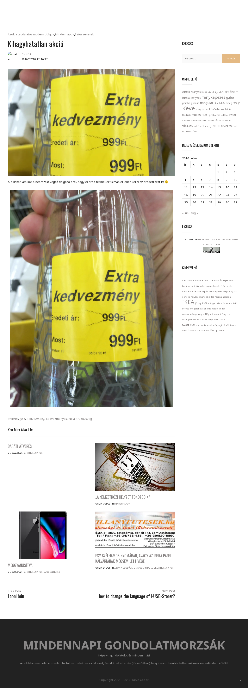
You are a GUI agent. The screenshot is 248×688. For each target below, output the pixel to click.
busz (204, 92)
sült (227, 325)
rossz (233, 115)
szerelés (186, 120)
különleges (216, 109)
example (196, 291)
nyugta (200, 314)
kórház (185, 308)
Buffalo (215, 280)
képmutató (231, 303)
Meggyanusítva (20, 565)
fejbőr (205, 291)
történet (216, 120)
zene (216, 125)
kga (28, 54)
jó (239, 103)
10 (235, 180)
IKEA (235, 103)
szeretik (202, 325)
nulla (71, 419)
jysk (22, 419)
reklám (224, 115)
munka (186, 115)
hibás (222, 103)
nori (205, 114)
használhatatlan (223, 297)
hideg (229, 103)
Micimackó (213, 308)
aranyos (196, 92)
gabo (230, 97)
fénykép (196, 97)
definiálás (196, 286)
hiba (216, 103)
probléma (214, 115)
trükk (80, 419)
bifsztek (197, 280)
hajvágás (195, 297)
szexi (209, 325)
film (227, 92)
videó (196, 126)
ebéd (221, 92)
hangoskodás (207, 297)
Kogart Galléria (217, 303)
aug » (194, 213)
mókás (196, 115)
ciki (210, 92)
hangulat (206, 103)
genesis (186, 297)
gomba (186, 103)
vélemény (206, 126)
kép (206, 109)
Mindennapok (64, 34)
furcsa (186, 97)
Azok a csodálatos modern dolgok (31, 34)
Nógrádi (209, 314)
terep (233, 325)
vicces (187, 125)
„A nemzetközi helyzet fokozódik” (122, 497)
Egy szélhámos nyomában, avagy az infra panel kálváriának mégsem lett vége (133, 558)
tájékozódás (203, 330)
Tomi (184, 330)
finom (234, 92)
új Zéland (220, 330)
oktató (217, 314)
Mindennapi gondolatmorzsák (124, 4)
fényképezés (213, 97)
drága (215, 92)
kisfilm (205, 303)
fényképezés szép (218, 291)
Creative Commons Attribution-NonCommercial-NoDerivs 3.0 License (217, 242)
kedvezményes (56, 419)
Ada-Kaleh (187, 280)
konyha (200, 109)
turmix (192, 330)
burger (224, 280)
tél (209, 120)
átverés (13, 419)
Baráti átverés (20, 446)
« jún (185, 213)
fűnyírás (232, 291)
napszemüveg (189, 314)
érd (234, 126)
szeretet (189, 324)
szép (204, 120)
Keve (188, 108)
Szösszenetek (84, 34)
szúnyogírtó (219, 325)
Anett (186, 92)
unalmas (226, 120)
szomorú (196, 120)
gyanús (195, 103)
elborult (215, 286)
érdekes (187, 131)
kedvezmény (35, 419)
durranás (206, 286)
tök (212, 330)
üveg (88, 419)
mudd (222, 308)
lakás (228, 109)
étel (195, 131)
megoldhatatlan (198, 308)
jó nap (198, 303)
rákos (222, 319)
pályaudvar (213, 319)
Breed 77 (206, 280)
